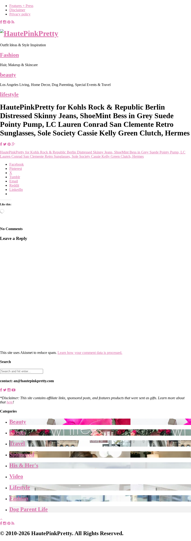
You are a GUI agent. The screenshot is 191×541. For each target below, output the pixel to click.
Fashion (9, 55)
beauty (8, 75)
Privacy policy (20, 14)
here (10, 402)
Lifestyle (19, 487)
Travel (17, 443)
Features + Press (21, 6)
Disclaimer (17, 10)
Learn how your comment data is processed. (90, 353)
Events (17, 432)
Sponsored (21, 454)
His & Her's (23, 465)
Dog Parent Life (28, 509)
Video (16, 476)
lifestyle (9, 94)
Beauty (17, 422)
